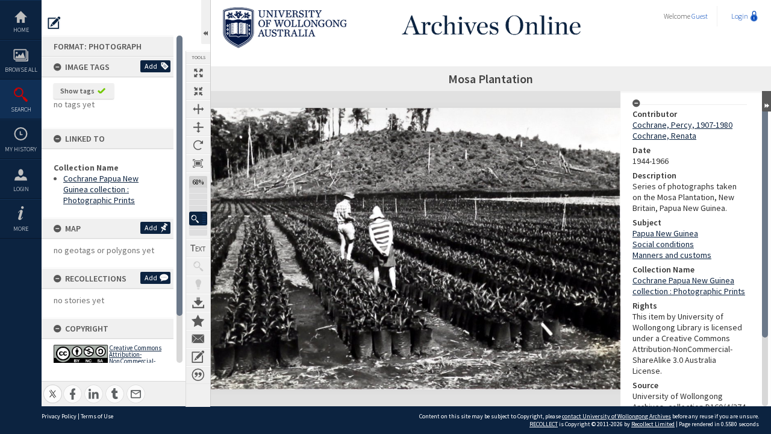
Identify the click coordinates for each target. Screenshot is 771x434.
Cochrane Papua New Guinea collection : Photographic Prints (101, 189)
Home (21, 30)
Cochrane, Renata (664, 135)
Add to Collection (198, 321)
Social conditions (663, 244)
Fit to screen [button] (198, 91)
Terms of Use (97, 416)
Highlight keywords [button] (198, 284)
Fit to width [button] (198, 109)
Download (198, 303)
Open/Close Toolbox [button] (205, 22)
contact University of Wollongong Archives (616, 416)
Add (151, 66)
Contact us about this (198, 339)
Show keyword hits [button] (198, 266)
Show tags (77, 90)
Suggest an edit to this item (54, 23)
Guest (699, 15)
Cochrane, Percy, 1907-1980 (682, 124)
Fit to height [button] (198, 127)
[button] (198, 218)
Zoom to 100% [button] (198, 163)
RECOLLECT (543, 424)
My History (21, 149)
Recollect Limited (653, 424)
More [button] (20, 229)
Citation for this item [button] (198, 375)
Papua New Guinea (665, 233)
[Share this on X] (52, 387)
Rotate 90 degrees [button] (198, 145)
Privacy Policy (59, 416)
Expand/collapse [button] (766, 101)
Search (21, 109)
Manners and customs (671, 255)
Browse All (21, 70)
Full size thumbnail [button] (198, 73)
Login (21, 189)
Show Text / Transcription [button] (198, 248)
